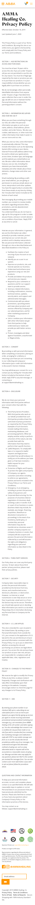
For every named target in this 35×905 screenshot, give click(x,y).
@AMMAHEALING (20, 866)
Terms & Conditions (20, 892)
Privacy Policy (7, 892)
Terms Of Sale (7, 895)
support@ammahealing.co (21, 845)
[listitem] (17, 737)
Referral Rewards (19, 895)
